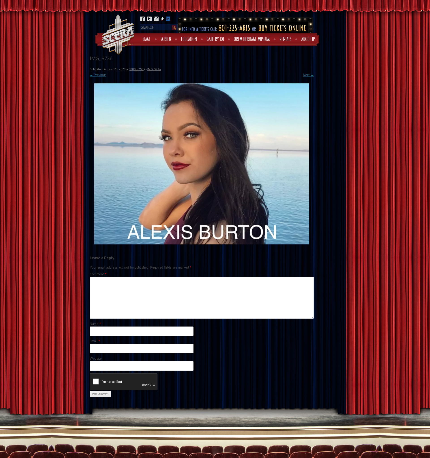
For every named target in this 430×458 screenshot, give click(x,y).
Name (95, 324)
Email (95, 341)
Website (96, 358)
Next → (308, 75)
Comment (98, 274)
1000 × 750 (136, 69)
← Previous (98, 75)
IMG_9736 (154, 69)
